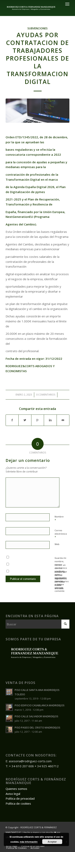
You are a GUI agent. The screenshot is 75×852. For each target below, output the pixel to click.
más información (29, 841)
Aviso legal (13, 794)
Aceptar (52, 841)
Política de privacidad (20, 798)
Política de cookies (18, 803)
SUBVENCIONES (37, 28)
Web (57, 544)
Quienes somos (16, 789)
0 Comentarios (45, 394)
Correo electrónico (61, 534)
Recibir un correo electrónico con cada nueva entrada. (61, 580)
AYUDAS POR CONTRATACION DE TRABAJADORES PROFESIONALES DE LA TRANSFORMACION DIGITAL (37, 58)
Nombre (59, 518)
